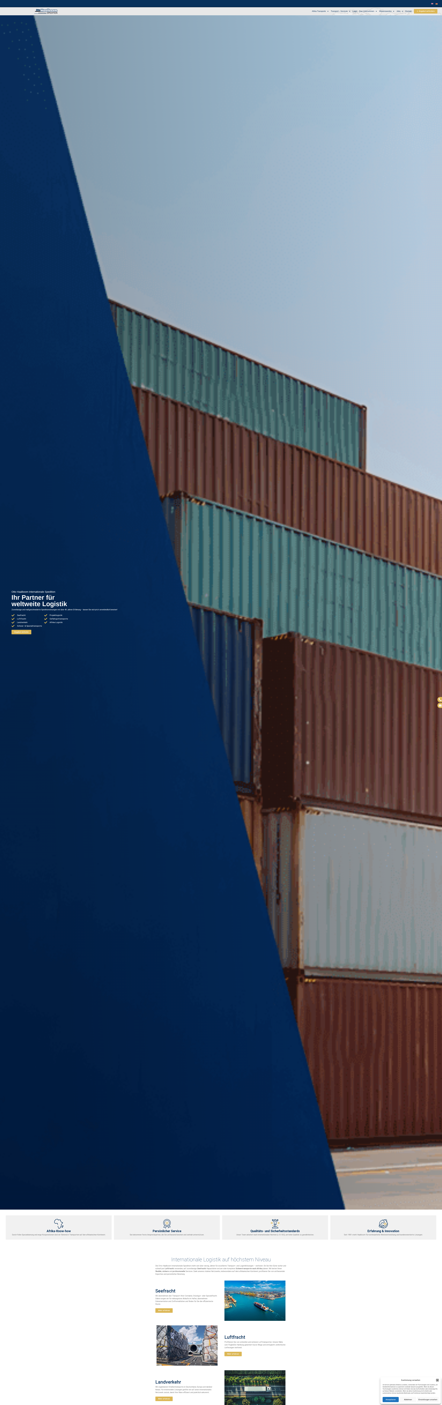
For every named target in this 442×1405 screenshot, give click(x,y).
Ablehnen (408, 1399)
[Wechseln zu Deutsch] (436, 3)
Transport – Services (339, 11)
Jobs (398, 11)
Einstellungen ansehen (427, 1399)
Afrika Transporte (319, 11)
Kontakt (408, 11)
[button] (437, 1380)
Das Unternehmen (366, 11)
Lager (355, 11)
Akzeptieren (391, 1399)
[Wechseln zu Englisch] (432, 3)
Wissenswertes (385, 11)
